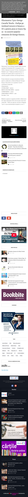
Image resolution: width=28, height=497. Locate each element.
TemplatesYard (15, 493)
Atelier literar (13, 345)
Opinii (3, 353)
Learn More (12, 11)
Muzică (20, 350)
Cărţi (19, 345)
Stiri (8, 355)
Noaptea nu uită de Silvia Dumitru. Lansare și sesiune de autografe (16, 416)
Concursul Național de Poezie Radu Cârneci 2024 (16, 409)
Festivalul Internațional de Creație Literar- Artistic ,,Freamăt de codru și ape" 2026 (16, 478)
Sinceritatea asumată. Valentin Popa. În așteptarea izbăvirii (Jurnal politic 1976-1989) (17, 260)
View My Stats (4, 370)
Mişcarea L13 (14, 350)
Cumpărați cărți (20, 348)
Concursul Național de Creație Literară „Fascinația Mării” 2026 (17, 274)
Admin (17, 135)
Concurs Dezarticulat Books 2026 (15, 267)
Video (21, 355)
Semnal (3, 355)
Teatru (12, 355)
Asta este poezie (16, 343)
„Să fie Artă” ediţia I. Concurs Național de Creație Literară (17, 470)
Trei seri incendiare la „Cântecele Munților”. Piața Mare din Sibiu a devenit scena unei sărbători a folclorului (17, 146)
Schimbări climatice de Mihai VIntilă (16, 251)
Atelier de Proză (5, 345)
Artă (10, 343)
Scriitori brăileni (21, 353)
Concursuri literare (6, 348)
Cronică (13, 348)
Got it (18, 11)
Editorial (4, 350)
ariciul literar (4, 343)
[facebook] (3, 218)
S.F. (15, 353)
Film (8, 350)
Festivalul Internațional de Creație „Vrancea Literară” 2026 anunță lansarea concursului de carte (17, 282)
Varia (17, 355)
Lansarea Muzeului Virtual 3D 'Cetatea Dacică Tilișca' (17, 161)
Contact (9, 393)
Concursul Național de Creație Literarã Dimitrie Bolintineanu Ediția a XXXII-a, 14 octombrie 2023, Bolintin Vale (17, 401)
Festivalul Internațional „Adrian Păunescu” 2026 (15, 463)
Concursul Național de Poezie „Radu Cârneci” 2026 (16, 486)
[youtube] (9, 218)
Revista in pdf (9, 353)
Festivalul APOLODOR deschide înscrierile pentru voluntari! (15, 154)
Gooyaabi (14, 494)
